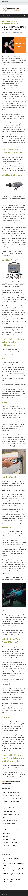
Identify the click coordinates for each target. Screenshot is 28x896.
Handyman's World (14, 892)
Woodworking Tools (10, 23)
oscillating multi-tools (9, 776)
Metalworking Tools (10, 21)
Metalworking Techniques (10, 820)
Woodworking (7, 836)
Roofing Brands (7, 827)
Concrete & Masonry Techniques (12, 798)
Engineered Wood (8, 808)
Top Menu (5, 1)
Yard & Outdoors (8, 849)
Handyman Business (9, 811)
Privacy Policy (5, 894)
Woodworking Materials (10, 839)
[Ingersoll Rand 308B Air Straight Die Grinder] (14, 185)
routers (19, 776)
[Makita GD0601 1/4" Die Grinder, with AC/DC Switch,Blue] (14, 595)
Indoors (5, 817)
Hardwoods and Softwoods (11, 814)
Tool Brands (6, 833)
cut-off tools (15, 768)
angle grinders (6, 768)
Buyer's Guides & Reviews (11, 792)
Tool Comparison (6, 783)
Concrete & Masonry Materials (12, 795)
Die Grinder (9, 781)
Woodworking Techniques (11, 842)
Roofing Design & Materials (11, 830)
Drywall (5, 805)
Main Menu (8, 15)
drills (22, 774)
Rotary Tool (16, 781)
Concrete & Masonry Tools (11, 801)
